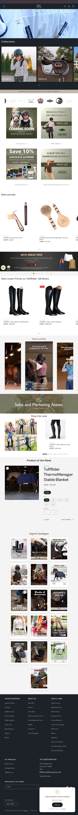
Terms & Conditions (57, 742)
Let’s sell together (33, 733)
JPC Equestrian (13, 810)
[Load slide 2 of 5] (33, 273)
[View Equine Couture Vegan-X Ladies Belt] (30, 421)
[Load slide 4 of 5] (39, 273)
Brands (7, 737)
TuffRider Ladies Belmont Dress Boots (59, 445)
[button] (65, 6)
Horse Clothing (9, 716)
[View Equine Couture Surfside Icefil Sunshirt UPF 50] (20, 422)
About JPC (31, 703)
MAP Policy (54, 729)
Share (47, 520)
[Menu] (4, 6)
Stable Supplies (9, 720)
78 (66, 500)
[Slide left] (35, 85)
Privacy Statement (56, 720)
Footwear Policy (56, 716)
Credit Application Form (35, 720)
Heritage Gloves (10, 768)
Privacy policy (33, 810)
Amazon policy (55, 703)
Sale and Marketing (57, 750)
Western (7, 733)
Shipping (54, 737)
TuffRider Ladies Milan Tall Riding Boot (16, 322)
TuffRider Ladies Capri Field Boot (50, 322)
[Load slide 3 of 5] (36, 273)
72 (53, 500)
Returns (53, 733)
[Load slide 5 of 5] (42, 273)
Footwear (7, 707)
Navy (47, 492)
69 (46, 500)
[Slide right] (43, 85)
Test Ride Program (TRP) (58, 746)
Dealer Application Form (35, 716)
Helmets (6, 79)
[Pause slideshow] (52, 273)
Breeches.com (9, 764)
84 (53, 504)
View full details (66, 520)
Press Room (31, 712)
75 (60, 500)
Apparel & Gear (9, 703)
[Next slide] (47, 273)
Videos (30, 725)
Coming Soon (20, 144)
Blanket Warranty (56, 707)
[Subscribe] (37, 787)
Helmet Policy (55, 712)
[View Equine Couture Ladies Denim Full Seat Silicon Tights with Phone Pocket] (24, 441)
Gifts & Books (9, 729)
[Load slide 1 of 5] (30, 273)
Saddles (43, 79)
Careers (30, 707)
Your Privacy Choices (57, 725)
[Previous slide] (26, 273)
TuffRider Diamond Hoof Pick (12, 238)
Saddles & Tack (9, 712)
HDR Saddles (55, 144)
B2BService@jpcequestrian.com (50, 772)
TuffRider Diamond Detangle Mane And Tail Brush (53, 238)
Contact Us (31, 729)
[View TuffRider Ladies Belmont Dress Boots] (9, 440)
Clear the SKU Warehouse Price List (55, 185)
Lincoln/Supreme (21, 185)
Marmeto (26, 810)
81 (46, 504)
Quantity (46, 509)
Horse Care (8, 725)
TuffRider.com (9, 772)
